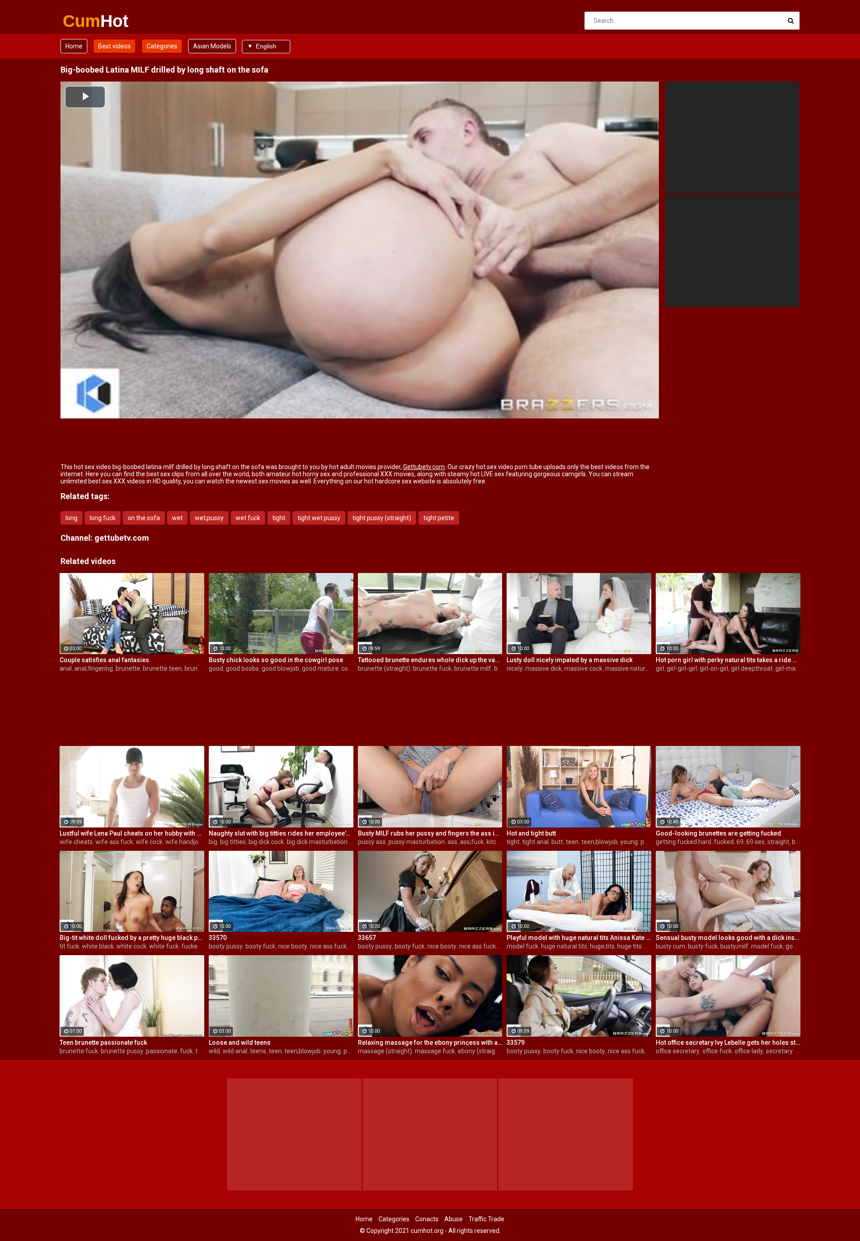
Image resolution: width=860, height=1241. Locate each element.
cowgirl (351, 668)
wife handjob (183, 841)
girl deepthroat (752, 668)
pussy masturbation (416, 841)
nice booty (292, 946)
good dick (799, 946)
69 (740, 841)
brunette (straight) (384, 668)
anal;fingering (93, 668)
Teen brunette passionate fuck (103, 1042)
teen (572, 841)
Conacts (427, 1219)
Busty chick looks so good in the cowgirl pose (276, 660)
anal (66, 668)
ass (452, 841)
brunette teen (162, 668)
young (629, 841)
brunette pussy (122, 1051)
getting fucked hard (683, 841)
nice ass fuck (328, 946)
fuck (186, 1051)
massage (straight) (385, 1051)
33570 (218, 937)
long (71, 517)
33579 (516, 1042)
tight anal (535, 841)
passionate (161, 1051)
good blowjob (280, 668)
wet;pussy (209, 517)
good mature (320, 668)
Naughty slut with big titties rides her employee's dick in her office (281, 833)
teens (203, 1051)
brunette (128, 668)
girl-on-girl (714, 668)
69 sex (755, 841)
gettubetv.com (122, 538)
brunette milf (472, 668)
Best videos (114, 46)
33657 (367, 937)
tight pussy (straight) (382, 517)
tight (278, 517)
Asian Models (212, 46)
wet (177, 517)
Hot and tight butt (531, 833)
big (213, 841)
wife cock (149, 841)
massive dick (543, 668)
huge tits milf (635, 946)
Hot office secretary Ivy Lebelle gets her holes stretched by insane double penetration (728, 1042)
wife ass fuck (114, 841)
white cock (131, 946)
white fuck (164, 946)
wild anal (235, 1051)
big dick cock (266, 841)
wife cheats (76, 841)
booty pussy (226, 946)
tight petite (438, 517)
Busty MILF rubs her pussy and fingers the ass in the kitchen (430, 833)
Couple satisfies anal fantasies (104, 660)
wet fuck (248, 517)
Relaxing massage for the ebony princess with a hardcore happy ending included (430, 1042)
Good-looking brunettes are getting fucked (718, 833)
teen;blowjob (599, 841)
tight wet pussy (318, 517)
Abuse (453, 1219)
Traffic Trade (486, 1219)
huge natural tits (564, 946)
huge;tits (602, 946)
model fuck (522, 946)
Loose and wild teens (240, 1042)
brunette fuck (432, 668)
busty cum (670, 946)
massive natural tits (633, 668)
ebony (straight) (480, 1051)
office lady (749, 1051)
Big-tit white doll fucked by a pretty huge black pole (132, 937)
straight (778, 841)
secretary (779, 1051)
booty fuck (260, 946)
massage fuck (435, 1051)
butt (557, 841)
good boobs (242, 668)
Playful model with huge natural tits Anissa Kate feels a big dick (579, 937)
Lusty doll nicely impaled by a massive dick (569, 660)
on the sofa (144, 517)
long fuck (103, 517)
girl (660, 668)
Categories (161, 46)
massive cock (583, 668)
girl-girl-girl (682, 668)
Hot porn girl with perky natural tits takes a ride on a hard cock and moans (728, 660)
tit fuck (69, 946)
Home (73, 46)
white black (98, 946)
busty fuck (703, 946)
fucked (724, 841)
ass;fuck (472, 841)
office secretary (678, 1051)
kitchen (496, 841)
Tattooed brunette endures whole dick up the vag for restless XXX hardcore (430, 660)
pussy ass (372, 841)
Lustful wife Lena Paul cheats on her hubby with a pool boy (132, 833)
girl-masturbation (800, 668)
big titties (233, 841)
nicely (515, 668)
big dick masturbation (317, 841)
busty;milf (734, 946)
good (216, 668)
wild (214, 1051)
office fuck (717, 1051)
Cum (86, 21)
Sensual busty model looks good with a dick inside (728, 937)
